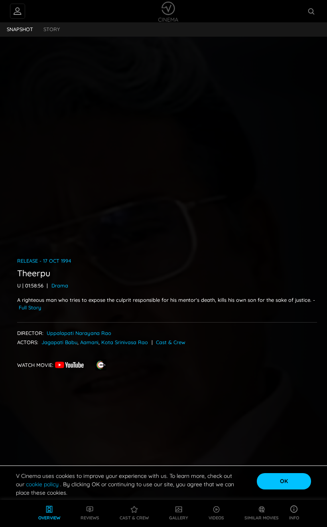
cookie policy (43, 484)
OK (284, 481)
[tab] (20, 29)
